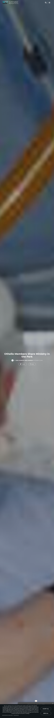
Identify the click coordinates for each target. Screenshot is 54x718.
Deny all (45, 713)
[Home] (10, 2)
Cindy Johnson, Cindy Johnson (24, 360)
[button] (22, 364)
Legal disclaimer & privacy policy (7, 715)
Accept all (46, 708)
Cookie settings (16, 715)
